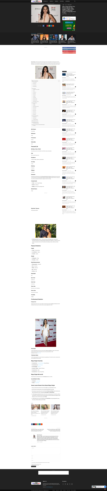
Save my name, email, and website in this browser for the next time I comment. (41, 462)
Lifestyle (51, 1)
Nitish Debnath (39, 435)
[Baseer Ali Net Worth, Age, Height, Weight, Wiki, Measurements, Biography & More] (72, 37)
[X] (45, 26)
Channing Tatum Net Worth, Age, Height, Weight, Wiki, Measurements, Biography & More (71, 158)
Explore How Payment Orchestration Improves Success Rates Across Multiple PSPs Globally (70, 75)
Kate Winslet (40, 364)
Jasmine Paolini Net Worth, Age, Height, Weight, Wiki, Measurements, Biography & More (70, 121)
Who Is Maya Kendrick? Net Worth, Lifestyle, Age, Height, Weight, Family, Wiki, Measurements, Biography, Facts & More (35, 412)
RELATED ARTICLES (33, 33)
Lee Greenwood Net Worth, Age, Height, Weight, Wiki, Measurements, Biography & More (70, 102)
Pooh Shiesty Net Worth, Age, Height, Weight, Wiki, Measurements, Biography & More (70, 140)
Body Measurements (36, 106)
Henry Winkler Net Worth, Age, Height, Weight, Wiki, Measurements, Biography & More (70, 188)
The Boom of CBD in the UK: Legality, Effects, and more (70, 84)
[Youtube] (72, 484)
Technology (45, 1)
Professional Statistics (35, 115)
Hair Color (35, 110)
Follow (74, 49)
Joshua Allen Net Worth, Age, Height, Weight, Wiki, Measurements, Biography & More (70, 198)
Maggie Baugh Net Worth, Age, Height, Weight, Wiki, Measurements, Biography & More (70, 207)
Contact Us (57, 490)
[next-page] (75, 33)
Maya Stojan (37, 382)
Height (34, 103)
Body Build (35, 107)
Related (34, 125)
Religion (35, 96)
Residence (35, 92)
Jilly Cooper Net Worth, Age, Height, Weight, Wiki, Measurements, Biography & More (70, 149)
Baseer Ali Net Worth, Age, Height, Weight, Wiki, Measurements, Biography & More (72, 42)
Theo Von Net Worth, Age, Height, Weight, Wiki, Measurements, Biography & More (62, 42)
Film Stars (62, 1)
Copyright (61, 490)
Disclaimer (64, 490)
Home (32, 3)
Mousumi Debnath (64, 104)
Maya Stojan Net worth (35, 122)
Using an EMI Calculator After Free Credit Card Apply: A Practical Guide (70, 93)
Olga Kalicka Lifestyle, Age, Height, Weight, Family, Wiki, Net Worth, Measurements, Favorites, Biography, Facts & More (37, 430)
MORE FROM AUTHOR (40, 33)
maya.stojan (38, 380)
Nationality (35, 86)
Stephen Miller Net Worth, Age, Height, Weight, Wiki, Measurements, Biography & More (35, 42)
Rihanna (39, 366)
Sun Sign (35, 93)
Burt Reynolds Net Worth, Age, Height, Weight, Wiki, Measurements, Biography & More (70, 111)
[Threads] (42, 442)
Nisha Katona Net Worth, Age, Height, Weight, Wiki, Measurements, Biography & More (53, 42)
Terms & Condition (73, 490)
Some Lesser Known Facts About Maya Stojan (38, 124)
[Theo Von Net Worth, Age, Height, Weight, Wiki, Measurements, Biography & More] (63, 37)
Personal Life (34, 88)
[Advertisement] (45, 54)
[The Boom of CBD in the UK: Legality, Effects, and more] (64, 85)
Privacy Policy (68, 490)
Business (56, 1)
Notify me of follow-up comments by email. (36, 464)
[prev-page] (74, 33)
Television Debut (36, 119)
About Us (54, 490)
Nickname (35, 83)
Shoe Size (35, 111)
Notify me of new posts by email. (35, 465)
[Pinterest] (47, 26)
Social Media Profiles (36, 123)
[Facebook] (43, 26)
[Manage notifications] (105, 489)
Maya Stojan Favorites (35, 120)
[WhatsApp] (49, 26)
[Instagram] (65, 484)
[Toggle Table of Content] (58, 81)
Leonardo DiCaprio (41, 363)
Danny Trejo (39, 352)
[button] (75, 1)
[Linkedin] (51, 26)
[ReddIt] (53, 26)
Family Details (35, 98)
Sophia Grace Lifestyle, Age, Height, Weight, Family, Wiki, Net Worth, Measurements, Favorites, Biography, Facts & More (53, 430)
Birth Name (35, 82)
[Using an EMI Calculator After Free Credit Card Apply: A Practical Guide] (64, 93)
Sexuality (35, 114)
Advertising (67, 1)
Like (74, 47)
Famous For (35, 116)
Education (35, 97)
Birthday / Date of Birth (36, 89)
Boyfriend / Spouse (36, 101)
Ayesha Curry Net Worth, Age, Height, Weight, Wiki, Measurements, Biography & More (44, 42)
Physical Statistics (34, 102)
